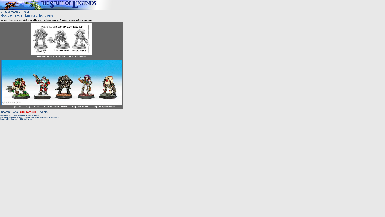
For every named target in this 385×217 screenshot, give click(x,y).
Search (5, 111)
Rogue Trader (20, 11)
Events (43, 111)
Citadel (5, 11)
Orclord (29, 119)
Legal (15, 111)
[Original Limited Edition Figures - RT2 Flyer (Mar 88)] (61, 24)
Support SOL (28, 111)
